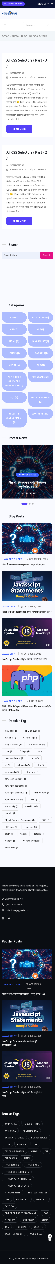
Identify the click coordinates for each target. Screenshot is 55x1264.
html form (32, 772)
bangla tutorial (13, 744)
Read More (19, 129)
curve (35, 758)
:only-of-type (32, 730)
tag (23, 833)
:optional (10, 737)
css (40, 751)
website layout (31, 840)
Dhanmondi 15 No (13, 898)
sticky (9, 833)
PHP (41, 365)
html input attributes (16, 785)
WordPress (41, 413)
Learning (41, 353)
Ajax (14, 317)
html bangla (12, 772)
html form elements (15, 778)
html (40, 765)
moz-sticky (11, 806)
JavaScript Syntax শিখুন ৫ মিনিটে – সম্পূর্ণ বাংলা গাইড (24, 659)
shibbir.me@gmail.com (17, 910)
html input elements (16, 792)
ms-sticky (31, 806)
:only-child (11, 730)
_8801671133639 (14, 904)
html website (41, 792)
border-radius (37, 744)
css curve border (14, 758)
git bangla (23, 765)
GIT (40, 329)
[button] (24, 504)
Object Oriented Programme (20, 820)
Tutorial (39, 833)
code (8, 751)
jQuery (14, 353)
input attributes (14, 799)
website (10, 840)
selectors (30, 827)
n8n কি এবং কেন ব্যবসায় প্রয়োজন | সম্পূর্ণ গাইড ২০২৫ (27, 484)
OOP (45, 820)
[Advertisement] (27, 280)
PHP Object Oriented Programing (14, 381)
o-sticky (10, 813)
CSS (14, 329)
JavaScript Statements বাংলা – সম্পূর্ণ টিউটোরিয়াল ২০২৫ (27, 611)
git (7, 765)
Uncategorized (41, 399)
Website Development (14, 418)
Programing (41, 377)
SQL (14, 397)
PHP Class (11, 827)
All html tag (30, 737)
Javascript (40, 341)
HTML (14, 341)
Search (46, 255)
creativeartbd (16, 73)
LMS (33, 799)
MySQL (14, 365)
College (24, 751)
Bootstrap (40, 317)
